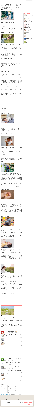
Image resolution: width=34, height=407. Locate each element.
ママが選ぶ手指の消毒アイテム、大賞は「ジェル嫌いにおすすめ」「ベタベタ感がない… (12, 362)
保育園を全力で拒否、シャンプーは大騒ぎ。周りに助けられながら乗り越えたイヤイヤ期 (12, 358)
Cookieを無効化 (28, 404)
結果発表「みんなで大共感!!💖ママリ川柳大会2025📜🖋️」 (11, 331)
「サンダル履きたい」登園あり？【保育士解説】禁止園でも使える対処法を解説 (12, 378)
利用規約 (6, 399)
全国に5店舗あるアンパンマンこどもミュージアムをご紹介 (29, 38)
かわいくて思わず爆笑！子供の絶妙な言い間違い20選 (29, 27)
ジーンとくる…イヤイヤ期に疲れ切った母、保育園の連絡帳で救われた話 (12, 370)
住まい (18, 399)
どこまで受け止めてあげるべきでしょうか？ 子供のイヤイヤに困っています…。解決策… (13, 366)
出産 (14, 399)
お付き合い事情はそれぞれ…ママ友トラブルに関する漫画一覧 (29, 18)
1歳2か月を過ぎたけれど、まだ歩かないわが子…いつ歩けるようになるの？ (29, 42)
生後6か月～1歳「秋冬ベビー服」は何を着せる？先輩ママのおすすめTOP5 (29, 21)
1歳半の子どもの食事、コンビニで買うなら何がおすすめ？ (29, 33)
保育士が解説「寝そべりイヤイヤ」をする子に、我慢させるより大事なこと (12, 374)
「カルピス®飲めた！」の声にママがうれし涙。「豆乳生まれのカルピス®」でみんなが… (12, 343)
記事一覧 (1, 399)
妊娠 (14, 398)
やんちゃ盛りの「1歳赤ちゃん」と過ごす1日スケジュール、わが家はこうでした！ (29, 30)
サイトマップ (2, 398)
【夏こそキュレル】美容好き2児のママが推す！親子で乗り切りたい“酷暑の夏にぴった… (12, 335)
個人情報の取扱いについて (8, 398)
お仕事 (18, 398)
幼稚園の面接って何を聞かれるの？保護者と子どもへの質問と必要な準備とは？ (29, 36)
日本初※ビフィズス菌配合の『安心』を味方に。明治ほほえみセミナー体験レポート (12, 339)
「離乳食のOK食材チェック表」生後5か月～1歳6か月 (29, 24)
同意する (28, 402)
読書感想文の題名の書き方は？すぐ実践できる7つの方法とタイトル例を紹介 (29, 15)
